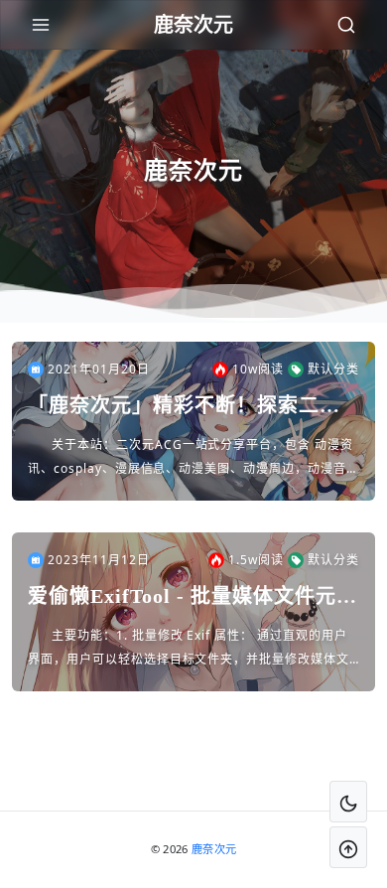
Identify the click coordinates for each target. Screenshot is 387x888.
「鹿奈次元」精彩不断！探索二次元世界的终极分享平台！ (184, 406)
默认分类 (333, 369)
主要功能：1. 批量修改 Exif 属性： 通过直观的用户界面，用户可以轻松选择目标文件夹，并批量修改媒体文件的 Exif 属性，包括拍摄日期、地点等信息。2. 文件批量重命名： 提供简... (193, 649)
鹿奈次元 (214, 848)
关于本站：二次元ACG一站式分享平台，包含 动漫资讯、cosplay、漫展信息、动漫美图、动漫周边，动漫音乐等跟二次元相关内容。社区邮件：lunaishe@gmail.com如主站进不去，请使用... (193, 458)
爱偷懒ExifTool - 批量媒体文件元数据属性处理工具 (192, 597)
